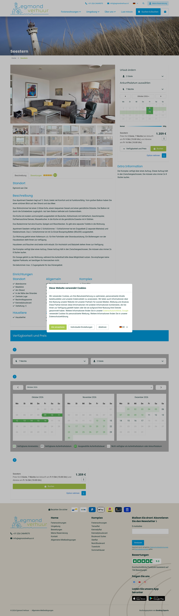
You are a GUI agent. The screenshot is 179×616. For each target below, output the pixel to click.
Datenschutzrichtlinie (112, 311)
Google (125, 311)
